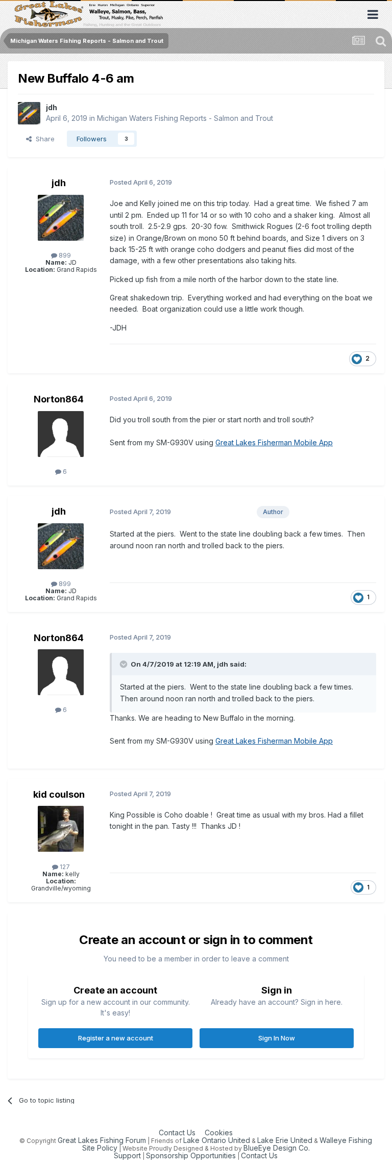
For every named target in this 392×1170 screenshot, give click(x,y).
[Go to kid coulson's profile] (61, 829)
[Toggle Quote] (124, 664)
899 (64, 255)
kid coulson (59, 794)
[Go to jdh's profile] (29, 113)
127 (64, 867)
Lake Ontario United (216, 1140)
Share (43, 139)
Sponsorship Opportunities (191, 1155)
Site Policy (99, 1147)
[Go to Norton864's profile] (61, 434)
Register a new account (115, 1038)
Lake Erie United (284, 1140)
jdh (51, 107)
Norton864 (59, 399)
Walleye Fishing (346, 1140)
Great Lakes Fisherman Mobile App (274, 442)
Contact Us (177, 1132)
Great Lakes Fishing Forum (102, 1140)
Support (127, 1155)
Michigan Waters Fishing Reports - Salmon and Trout (185, 118)
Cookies (219, 1132)
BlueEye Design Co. (276, 1147)
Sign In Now (276, 1038)
